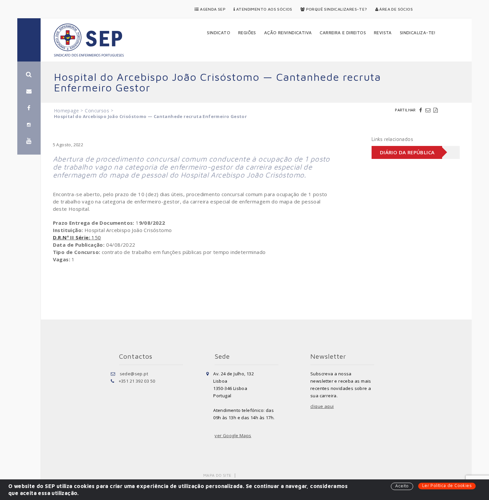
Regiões (247, 32)
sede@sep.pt (134, 374)
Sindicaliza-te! (418, 32)
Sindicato (218, 32)
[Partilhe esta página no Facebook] (421, 110)
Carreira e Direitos (343, 32)
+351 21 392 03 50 (137, 381)
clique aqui (322, 406)
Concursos (97, 110)
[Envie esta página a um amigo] (428, 110)
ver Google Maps (233, 435)
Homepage (66, 110)
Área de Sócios (395, 9)
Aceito (401, 485)
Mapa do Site (217, 475)
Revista (383, 32)
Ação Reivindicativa (288, 32)
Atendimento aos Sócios (263, 9)
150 (77, 237)
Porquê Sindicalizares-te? (336, 9)
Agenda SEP (212, 9)
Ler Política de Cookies (447, 485)
